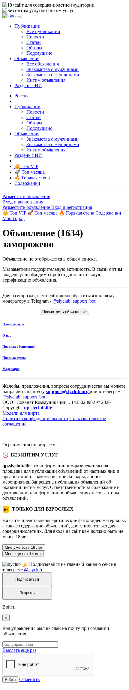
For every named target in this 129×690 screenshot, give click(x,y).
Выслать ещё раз (19, 650)
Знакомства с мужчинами (52, 69)
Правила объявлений (18, 346)
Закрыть (27, 593)
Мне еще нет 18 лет (23, 553)
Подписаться (27, 579)
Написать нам (13, 324)
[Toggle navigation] (19, 17)
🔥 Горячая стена (77, 212)
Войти (10, 679)
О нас (6, 335)
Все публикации (43, 31)
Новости (35, 36)
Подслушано (39, 53)
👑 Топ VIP (14, 212)
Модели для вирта (21, 413)
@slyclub (33, 569)
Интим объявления (45, 80)
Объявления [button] (26, 58)
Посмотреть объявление (64, 312)
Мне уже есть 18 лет (24, 547)
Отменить (29, 679)
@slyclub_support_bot (73, 301)
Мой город (13, 218)
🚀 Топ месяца (43, 212)
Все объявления (42, 63)
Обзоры (34, 47)
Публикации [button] (27, 26)
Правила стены (14, 357)
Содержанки (108, 212)
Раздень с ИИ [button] (28, 85)
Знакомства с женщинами (52, 74)
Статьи (33, 42)
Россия (21, 95)
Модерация (11, 369)
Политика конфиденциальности (35, 418)
